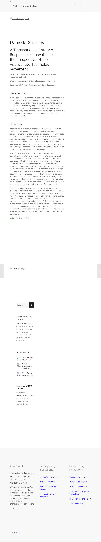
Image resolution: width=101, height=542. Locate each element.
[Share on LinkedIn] (43, 273)
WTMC (18, 532)
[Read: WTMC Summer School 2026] (18, 358)
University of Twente (78, 482)
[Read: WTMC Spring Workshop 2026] (18, 374)
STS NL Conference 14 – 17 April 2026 (27, 366)
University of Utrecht (78, 486)
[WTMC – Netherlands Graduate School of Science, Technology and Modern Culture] (27, 6)
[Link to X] (85, 6)
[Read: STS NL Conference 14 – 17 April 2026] (18, 365)
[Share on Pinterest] (36, 273)
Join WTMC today (22, 323)
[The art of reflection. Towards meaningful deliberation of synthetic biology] (2, 271)
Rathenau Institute (47, 482)
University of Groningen (49, 477)
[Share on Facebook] (13, 273)
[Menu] (75, 5)
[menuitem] (75, 5)
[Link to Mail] (92, 6)
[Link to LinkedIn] (88, 6)
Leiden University (76, 503)
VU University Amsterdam (80, 499)
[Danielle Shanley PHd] (37, 27)
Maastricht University (78, 477)
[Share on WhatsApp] (28, 273)
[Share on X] (21, 273)
